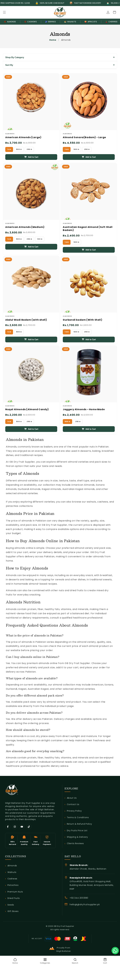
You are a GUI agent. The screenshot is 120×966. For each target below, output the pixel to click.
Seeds (10, 904)
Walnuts (70, 21)
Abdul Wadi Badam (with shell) (26, 320)
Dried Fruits (13, 898)
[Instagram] (14, 826)
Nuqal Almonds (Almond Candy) (27, 409)
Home (52, 39)
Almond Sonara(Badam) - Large (84, 137)
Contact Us (73, 804)
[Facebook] (7, 826)
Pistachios (13, 885)
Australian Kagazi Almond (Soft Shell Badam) (88, 229)
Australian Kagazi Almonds (78, 489)
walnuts (91, 501)
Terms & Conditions (78, 817)
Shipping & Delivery (77, 836)
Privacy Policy (74, 810)
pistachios (12, 506)
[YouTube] (21, 826)
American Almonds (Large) (23, 137)
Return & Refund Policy (79, 823)
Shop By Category (14, 57)
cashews (102, 501)
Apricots (90, 21)
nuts (92, 446)
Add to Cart (33, 157)
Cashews (30, 21)
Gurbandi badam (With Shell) (82, 320)
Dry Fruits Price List (77, 830)
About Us (72, 797)
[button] (4, 12)
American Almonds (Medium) (24, 227)
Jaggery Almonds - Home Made (84, 409)
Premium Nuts (15, 891)
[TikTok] (28, 826)
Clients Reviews (75, 843)
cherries (111, 21)
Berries (50, 21)
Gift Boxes (13, 911)
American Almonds (83, 485)
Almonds (10, 21)
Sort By (9, 65)
